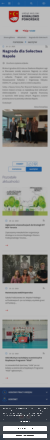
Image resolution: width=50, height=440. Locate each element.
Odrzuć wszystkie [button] (25, 428)
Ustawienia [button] (25, 421)
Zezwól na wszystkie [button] (25, 436)
